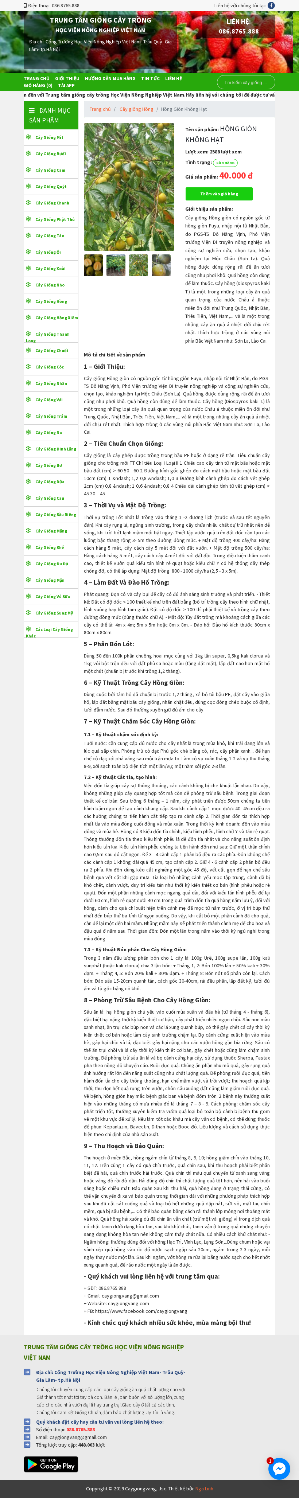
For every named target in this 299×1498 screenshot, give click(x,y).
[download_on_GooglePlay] (54, 1463)
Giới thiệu (67, 78)
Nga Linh (204, 1488)
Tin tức (150, 78)
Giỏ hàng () (38, 85)
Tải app (66, 85)
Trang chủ (37, 78)
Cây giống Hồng (137, 109)
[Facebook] (271, 5)
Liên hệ (173, 78)
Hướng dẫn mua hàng (110, 78)
